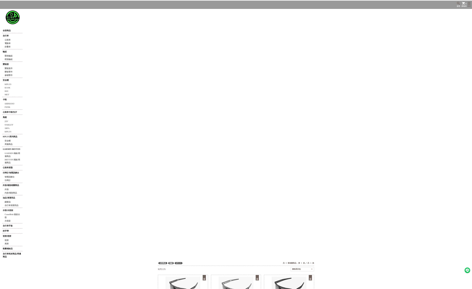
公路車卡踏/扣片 (10, 112)
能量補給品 (8, 249)
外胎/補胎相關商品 (11, 185)
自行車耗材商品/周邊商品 (12, 255)
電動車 (8, 43)
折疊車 (8, 47)
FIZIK (7, 107)
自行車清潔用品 (11, 205)
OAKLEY (9, 125)
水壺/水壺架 (8, 210)
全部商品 (7, 30)
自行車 (6, 36)
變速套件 (9, 68)
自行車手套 (8, 226)
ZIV (6, 121)
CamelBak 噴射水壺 (12, 215)
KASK (7, 88)
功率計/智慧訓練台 (11, 173)
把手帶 (6, 231)
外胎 (7, 189)
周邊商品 (9, 144)
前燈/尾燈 (7, 236)
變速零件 (9, 72)
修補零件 (9, 75)
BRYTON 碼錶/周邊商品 (12, 161)
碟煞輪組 (9, 56)
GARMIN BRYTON (11, 149)
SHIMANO (9, 104)
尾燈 (7, 244)
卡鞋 (5, 99)
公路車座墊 (8, 167)
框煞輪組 (9, 59)
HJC (7, 91)
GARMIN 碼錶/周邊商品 (12, 154)
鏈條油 (8, 202)
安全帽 (6, 80)
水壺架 (8, 221)
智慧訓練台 (10, 177)
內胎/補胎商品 (11, 193)
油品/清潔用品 (9, 198)
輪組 (5, 52)
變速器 (6, 64)
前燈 (7, 240)
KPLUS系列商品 (10, 137)
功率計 (8, 180)
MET (7, 95)
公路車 (8, 40)
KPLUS (8, 84)
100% (7, 128)
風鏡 (5, 117)
